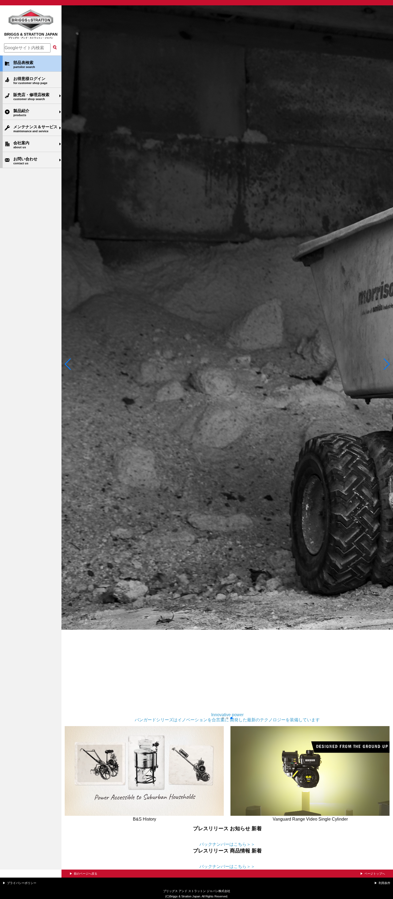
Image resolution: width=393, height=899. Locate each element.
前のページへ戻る (85, 873)
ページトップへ (374, 873)
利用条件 (384, 883)
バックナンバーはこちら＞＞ (227, 844)
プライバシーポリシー (21, 883)
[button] (67, 364)
